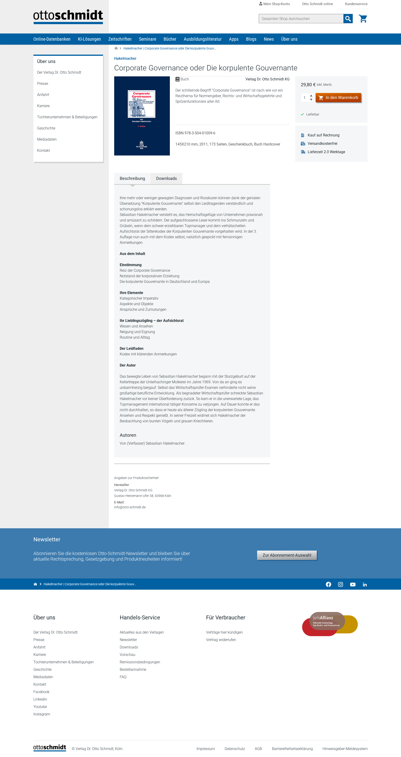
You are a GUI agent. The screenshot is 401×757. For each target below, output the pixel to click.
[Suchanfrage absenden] (348, 18)
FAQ (123, 677)
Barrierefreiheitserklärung (292, 749)
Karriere (43, 106)
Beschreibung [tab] (132, 178)
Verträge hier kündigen (224, 632)
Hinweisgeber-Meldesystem (345, 749)
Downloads (129, 647)
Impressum (206, 749)
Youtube (40, 706)
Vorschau (127, 654)
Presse (42, 83)
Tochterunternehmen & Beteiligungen (67, 117)
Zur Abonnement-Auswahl (287, 555)
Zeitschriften (120, 39)
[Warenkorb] (363, 18)
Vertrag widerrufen (221, 640)
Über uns (289, 39)
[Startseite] (49, 750)
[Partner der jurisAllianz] (330, 624)
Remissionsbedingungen (140, 662)
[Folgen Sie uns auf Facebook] (328, 584)
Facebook (41, 692)
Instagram (41, 714)
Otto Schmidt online (317, 4)
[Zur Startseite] (116, 48)
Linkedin (40, 699)
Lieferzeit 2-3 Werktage (326, 152)
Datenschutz (235, 749)
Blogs (251, 39)
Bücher (170, 39)
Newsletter (128, 640)
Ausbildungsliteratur (203, 39)
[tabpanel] (192, 320)
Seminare (147, 39)
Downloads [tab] (166, 178)
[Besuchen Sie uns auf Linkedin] (363, 584)
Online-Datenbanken (52, 39)
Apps (234, 39)
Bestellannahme (133, 669)
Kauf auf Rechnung (324, 135)
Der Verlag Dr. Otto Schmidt (59, 72)
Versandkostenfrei (322, 143)
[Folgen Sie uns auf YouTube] (352, 584)
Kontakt (43, 150)
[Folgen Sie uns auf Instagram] (340, 584)
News (269, 39)
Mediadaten (47, 139)
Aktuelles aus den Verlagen (142, 632)
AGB (258, 749)
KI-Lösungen (89, 39)
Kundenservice (356, 4)
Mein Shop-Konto (276, 4)
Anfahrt (43, 95)
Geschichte (46, 128)
